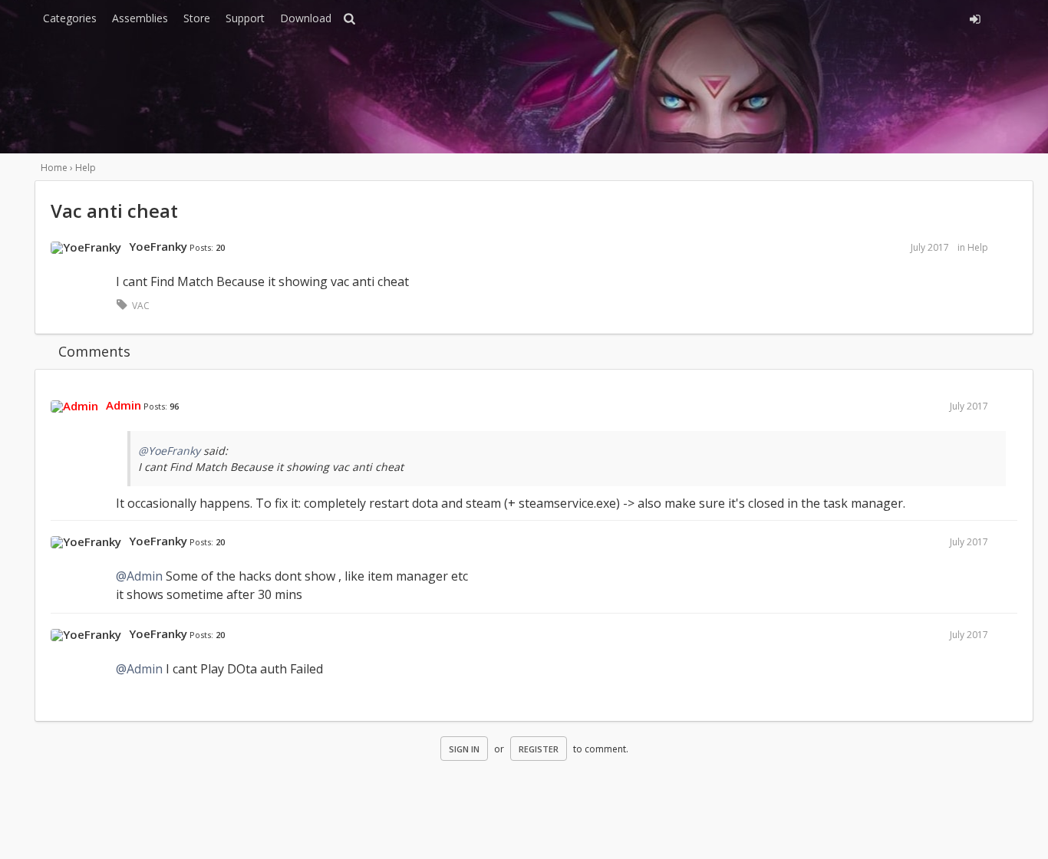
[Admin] (74, 406)
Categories (70, 18)
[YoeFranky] (86, 248)
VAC (141, 305)
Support (245, 18)
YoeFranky (158, 246)
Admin (123, 405)
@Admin (139, 576)
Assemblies (140, 18)
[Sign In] (837, 17)
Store (196, 18)
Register (539, 749)
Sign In (464, 749)
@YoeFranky (169, 450)
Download (305, 18)
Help (977, 247)
